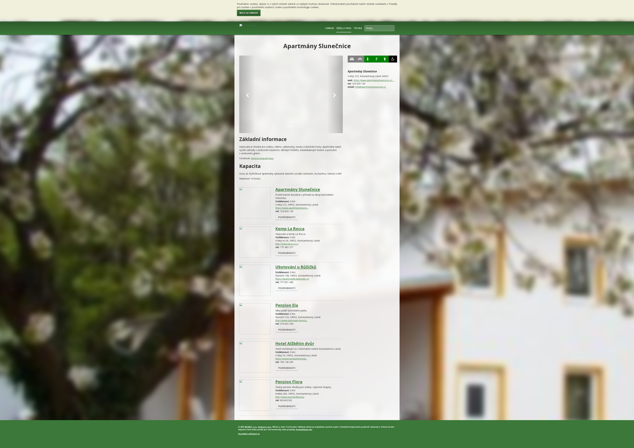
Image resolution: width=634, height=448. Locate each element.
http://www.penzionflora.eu (289, 397)
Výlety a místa (343, 28)
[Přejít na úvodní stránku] (248, 27)
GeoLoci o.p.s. (264, 427)
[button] (247, 94)
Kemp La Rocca (289, 228)
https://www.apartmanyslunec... (292, 207)
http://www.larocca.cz (286, 243)
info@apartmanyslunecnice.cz (370, 86)
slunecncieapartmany (262, 158)
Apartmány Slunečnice (297, 189)
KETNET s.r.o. (251, 427)
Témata (357, 28)
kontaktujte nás (304, 429)
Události (329, 28)
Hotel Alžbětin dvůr (294, 343)
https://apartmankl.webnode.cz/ (292, 278)
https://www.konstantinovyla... (291, 358)
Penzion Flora (288, 381)
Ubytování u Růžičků (295, 267)
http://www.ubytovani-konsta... (291, 320)
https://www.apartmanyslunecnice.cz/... (373, 80)
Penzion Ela (286, 305)
